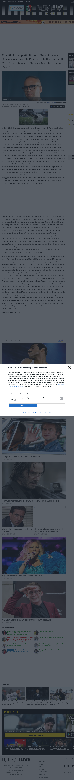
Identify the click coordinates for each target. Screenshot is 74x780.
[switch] (60, 398)
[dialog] (37, 390)
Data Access (37, 412)
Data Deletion (26, 412)
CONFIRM (23, 405)
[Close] (70, 368)
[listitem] (37, 394)
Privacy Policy (48, 412)
